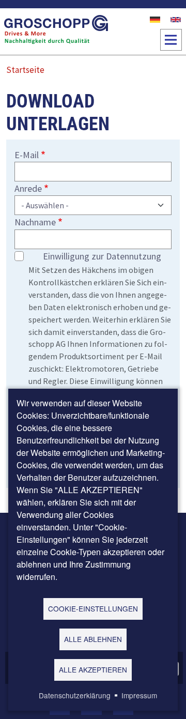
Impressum (139, 695)
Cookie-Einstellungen (93, 608)
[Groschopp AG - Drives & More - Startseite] (56, 31)
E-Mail (26, 155)
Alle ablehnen (93, 639)
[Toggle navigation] (171, 40)
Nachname (35, 222)
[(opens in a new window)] (155, 18)
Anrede (28, 188)
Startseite (25, 69)
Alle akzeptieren (93, 669)
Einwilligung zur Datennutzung (102, 256)
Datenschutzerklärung (75, 695)
